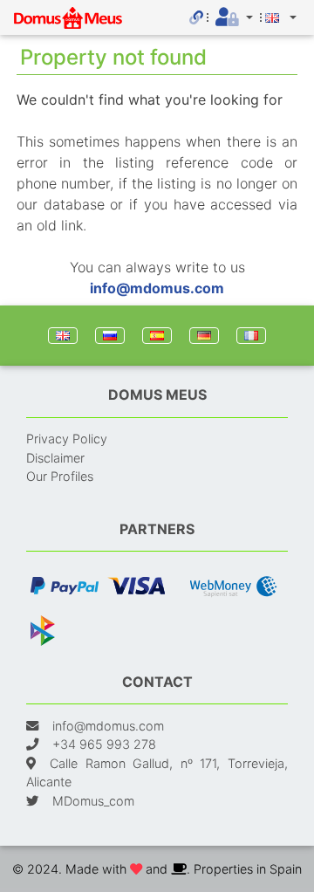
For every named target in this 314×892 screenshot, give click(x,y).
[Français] (251, 335)
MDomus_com (93, 800)
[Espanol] (157, 335)
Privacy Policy (66, 438)
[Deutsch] (204, 335)
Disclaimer (55, 457)
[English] (63, 335)
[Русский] (110, 335)
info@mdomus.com (157, 288)
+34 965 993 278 (104, 744)
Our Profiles (59, 476)
